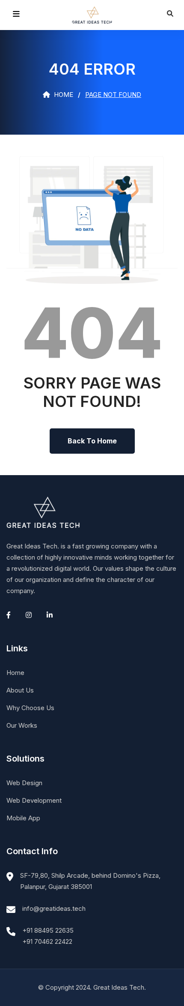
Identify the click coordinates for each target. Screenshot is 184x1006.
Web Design (24, 783)
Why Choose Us (30, 708)
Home (62, 94)
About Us (20, 690)
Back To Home (92, 441)
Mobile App (23, 818)
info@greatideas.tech (54, 908)
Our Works (21, 725)
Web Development (34, 800)
